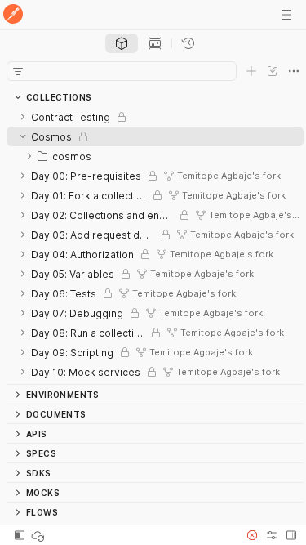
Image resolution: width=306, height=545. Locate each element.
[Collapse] (22, 136)
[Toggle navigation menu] (286, 15)
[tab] (121, 43)
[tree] (155, 245)
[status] (39, 535)
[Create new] (251, 71)
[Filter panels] (18, 71)
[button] (252, 535)
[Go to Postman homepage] (13, 15)
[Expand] (22, 116)
